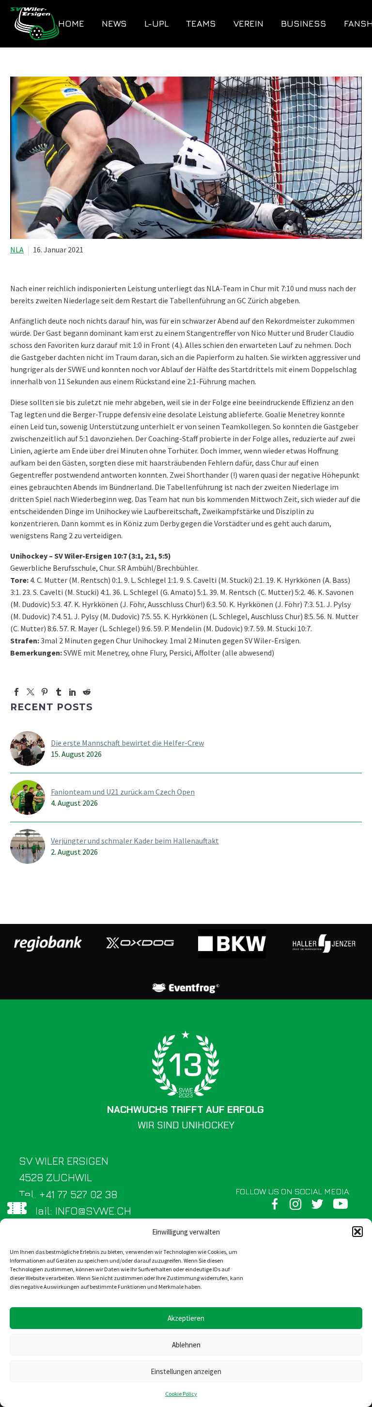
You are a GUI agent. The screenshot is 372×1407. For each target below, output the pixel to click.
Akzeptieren (186, 1318)
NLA (17, 249)
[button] (357, 1231)
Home (71, 23)
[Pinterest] (44, 692)
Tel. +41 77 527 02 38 (68, 1194)
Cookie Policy (181, 1393)
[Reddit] (87, 692)
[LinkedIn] (73, 692)
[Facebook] (16, 692)
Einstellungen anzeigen (186, 1371)
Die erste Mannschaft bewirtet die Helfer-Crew (127, 743)
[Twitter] (30, 692)
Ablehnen (186, 1344)
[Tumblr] (58, 692)
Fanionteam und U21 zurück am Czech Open (123, 792)
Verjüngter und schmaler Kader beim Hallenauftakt (135, 840)
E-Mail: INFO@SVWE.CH (75, 1210)
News (114, 23)
